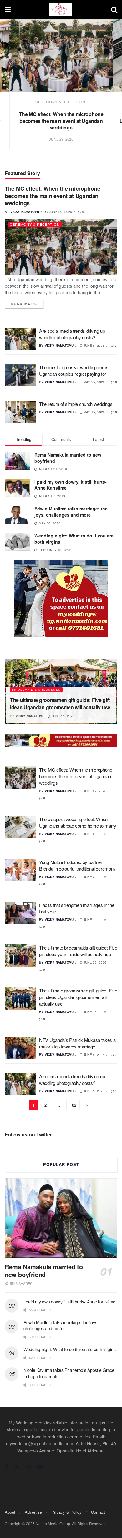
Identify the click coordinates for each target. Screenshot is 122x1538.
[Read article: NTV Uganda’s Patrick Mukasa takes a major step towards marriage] (20, 1048)
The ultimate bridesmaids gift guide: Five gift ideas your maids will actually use (78, 950)
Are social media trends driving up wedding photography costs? (72, 334)
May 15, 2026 (94, 412)
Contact (98, 1512)
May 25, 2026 (94, 382)
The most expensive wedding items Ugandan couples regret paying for (73, 370)
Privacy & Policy (66, 1512)
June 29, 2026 (60, 212)
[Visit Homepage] (60, 9)
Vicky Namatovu (24, 212)
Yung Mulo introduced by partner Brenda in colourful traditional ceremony (77, 865)
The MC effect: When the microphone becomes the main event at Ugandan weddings (61, 120)
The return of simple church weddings (75, 404)
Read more (27, 303)
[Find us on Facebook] (6, 1467)
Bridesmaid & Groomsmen (36, 690)
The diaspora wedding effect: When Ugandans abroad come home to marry (77, 822)
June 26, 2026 (95, 834)
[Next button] (110, 91)
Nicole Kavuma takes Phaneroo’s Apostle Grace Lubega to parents (68, 1373)
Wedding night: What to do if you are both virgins (74, 538)
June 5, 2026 (94, 345)
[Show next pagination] (87, 1105)
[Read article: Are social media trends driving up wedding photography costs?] (20, 339)
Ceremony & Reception (60, 101)
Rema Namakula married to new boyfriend (67, 458)
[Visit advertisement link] (61, 598)
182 (73, 1105)
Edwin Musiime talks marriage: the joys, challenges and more (71, 511)
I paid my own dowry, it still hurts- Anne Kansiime (70, 485)
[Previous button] (11, 91)
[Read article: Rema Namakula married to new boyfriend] (61, 1218)
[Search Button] (114, 9)
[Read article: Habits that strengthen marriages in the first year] (20, 913)
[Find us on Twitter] (17, 1467)
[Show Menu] (8, 9)
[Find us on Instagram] (28, 1467)
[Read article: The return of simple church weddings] (20, 412)
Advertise (33, 1512)
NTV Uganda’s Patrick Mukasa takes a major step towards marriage (77, 1043)
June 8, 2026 (94, 1054)
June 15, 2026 (62, 716)
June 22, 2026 (95, 877)
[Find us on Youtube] (40, 1467)
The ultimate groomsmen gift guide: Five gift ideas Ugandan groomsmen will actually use (60, 703)
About (10, 1512)
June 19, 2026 (95, 920)
